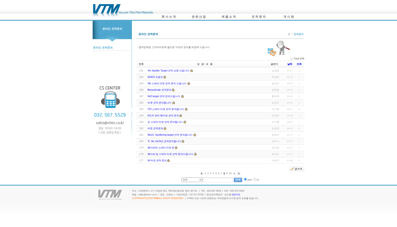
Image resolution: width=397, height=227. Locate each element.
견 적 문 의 (259, 16)
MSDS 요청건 (155, 77)
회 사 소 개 (169, 16)
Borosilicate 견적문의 (159, 89)
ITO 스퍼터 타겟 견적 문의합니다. (166, 109)
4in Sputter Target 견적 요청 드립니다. (169, 70)
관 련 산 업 (199, 16)
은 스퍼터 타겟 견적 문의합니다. (165, 122)
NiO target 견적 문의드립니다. (164, 96)
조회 (299, 64)
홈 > (291, 34)
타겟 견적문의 (155, 128)
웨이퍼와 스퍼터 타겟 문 (161, 147)
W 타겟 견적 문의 (157, 160)
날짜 (289, 64)
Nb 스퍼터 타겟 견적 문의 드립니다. (167, 83)
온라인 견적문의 (103, 47)
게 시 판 (288, 16)
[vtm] (123, 17)
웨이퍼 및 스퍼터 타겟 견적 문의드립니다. (171, 154)
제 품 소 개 (229, 16)
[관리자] (236, 194)
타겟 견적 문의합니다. (160, 102)
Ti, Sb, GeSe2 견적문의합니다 (164, 141)
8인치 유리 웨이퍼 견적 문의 (163, 115)
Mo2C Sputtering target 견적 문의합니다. (170, 134)
